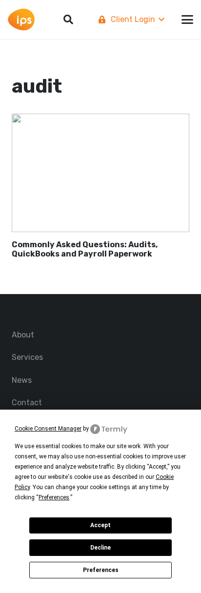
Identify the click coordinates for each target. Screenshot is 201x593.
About (23, 334)
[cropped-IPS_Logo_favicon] (21, 19)
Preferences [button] (54, 497)
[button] (130, 19)
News (22, 380)
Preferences (101, 570)
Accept (100, 525)
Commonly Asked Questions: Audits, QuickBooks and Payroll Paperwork (85, 249)
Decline (100, 547)
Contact (27, 402)
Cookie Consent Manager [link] (48, 428)
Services (27, 357)
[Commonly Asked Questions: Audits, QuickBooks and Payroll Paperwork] (100, 173)
